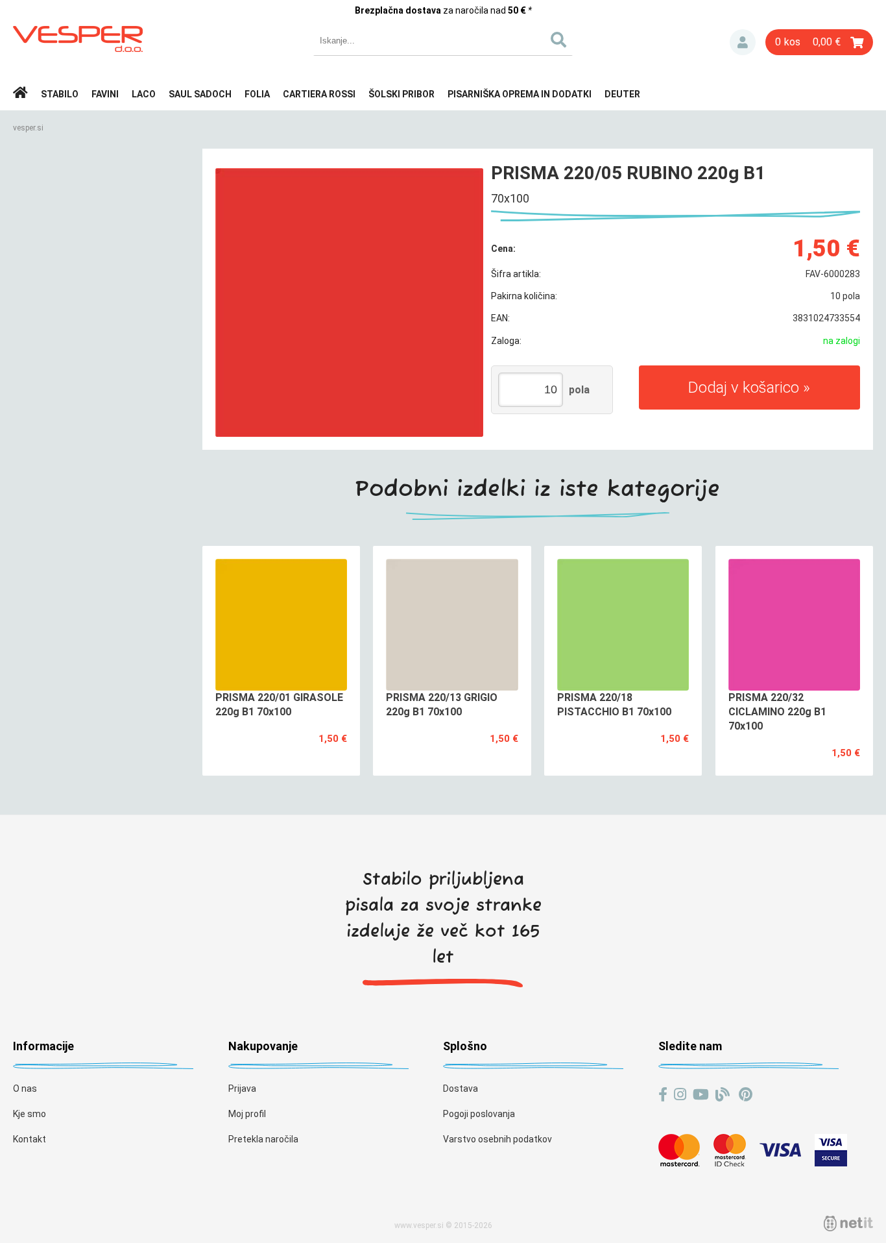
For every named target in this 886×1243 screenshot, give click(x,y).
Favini (105, 94)
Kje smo (29, 1114)
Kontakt (29, 1139)
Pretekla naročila (263, 1139)
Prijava (743, 42)
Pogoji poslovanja (479, 1114)
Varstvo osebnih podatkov (497, 1139)
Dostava (460, 1088)
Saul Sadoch (200, 94)
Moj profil (247, 1114)
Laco (144, 94)
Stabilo (59, 94)
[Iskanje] (558, 40)
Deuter (622, 94)
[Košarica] (819, 42)
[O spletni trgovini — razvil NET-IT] (848, 1223)
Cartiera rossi (319, 94)
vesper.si (28, 127)
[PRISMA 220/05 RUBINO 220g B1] (349, 302)
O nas (25, 1088)
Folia (257, 94)
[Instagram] (680, 1095)
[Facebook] (662, 1095)
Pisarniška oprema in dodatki (520, 94)
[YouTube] (701, 1095)
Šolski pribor (401, 94)
